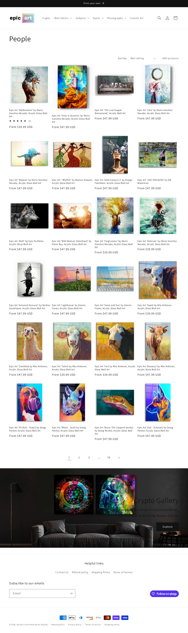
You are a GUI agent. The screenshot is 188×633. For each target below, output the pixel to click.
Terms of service (93, 624)
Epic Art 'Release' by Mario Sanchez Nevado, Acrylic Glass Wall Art (28, 182)
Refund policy (80, 572)
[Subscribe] (71, 593)
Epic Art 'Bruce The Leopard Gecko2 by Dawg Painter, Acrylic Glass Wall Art (114, 430)
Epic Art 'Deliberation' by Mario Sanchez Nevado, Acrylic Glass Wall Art (28, 113)
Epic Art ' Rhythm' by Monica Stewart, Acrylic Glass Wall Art (72, 182)
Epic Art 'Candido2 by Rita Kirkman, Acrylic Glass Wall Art (28, 368)
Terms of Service (123, 572)
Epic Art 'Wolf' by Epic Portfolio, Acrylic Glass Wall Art (26, 243)
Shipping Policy (101, 572)
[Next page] (119, 458)
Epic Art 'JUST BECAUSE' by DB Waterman (154, 182)
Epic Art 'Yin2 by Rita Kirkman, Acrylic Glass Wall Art (115, 368)
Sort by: (122, 58)
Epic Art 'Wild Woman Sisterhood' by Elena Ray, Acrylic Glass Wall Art (71, 243)
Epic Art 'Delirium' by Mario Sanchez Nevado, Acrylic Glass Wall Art (157, 243)
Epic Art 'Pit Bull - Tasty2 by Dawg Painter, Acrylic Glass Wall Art (27, 429)
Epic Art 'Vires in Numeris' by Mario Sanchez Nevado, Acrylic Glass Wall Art (71, 118)
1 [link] (69, 457)
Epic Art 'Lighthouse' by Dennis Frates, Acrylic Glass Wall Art (69, 307)
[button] (62, 18)
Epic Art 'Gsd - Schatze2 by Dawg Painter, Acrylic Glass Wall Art (155, 429)
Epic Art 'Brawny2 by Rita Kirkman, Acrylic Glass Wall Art (156, 368)
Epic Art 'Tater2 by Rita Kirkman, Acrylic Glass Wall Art (69, 368)
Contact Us (61, 572)
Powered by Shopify (38, 624)
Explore (168, 526)
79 (108, 457)
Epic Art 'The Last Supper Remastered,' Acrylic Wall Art (110, 112)
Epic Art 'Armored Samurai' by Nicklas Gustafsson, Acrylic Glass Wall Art (29, 307)
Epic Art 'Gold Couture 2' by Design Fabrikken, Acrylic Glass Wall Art (113, 182)
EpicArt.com (23, 624)
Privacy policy (75, 624)
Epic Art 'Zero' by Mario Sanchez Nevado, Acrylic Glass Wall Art (155, 112)
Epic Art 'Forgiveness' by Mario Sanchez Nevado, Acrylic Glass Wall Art (114, 244)
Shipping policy (112, 624)
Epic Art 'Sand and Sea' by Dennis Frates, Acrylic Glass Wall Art (113, 307)
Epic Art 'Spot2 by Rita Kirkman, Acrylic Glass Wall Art (155, 307)
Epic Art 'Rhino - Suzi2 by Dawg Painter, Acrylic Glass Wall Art (69, 429)
